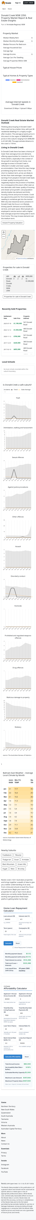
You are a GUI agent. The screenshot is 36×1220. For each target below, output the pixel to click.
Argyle (4, 869)
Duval (16, 860)
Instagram (5, 1164)
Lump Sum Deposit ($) (25, 1042)
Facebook (4, 1168)
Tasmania (4, 1119)
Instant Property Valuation (12, 223)
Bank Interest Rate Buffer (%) (10, 1043)
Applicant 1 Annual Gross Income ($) (10, 998)
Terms (3, 1156)
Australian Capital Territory (11, 1129)
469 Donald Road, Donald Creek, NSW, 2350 (9, 283)
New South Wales (7, 1109)
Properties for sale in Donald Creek (17, 297)
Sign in (18, 3)
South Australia (7, 1116)
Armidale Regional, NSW (16, 24)
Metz (12, 869)
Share (10, 9)
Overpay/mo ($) (25, 932)
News (3, 1141)
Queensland (5, 1113)
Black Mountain (8, 864)
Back (4, 9)
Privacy (4, 1153)
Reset (18, 943)
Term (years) (10, 931)
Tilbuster (18, 855)
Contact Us (5, 1144)
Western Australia (8, 1125)
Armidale (25, 860)
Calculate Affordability (13, 1057)
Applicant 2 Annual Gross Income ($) (25, 999)
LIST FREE (29, 3)
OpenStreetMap (22, 258)
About (3, 1137)
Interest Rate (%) (24, 1030)
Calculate (8, 943)
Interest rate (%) (25, 920)
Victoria (4, 1122)
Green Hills (22, 864)
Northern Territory (8, 1106)
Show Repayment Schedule (23, 947)
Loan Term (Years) (10, 1030)
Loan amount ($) (9, 919)
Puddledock (7, 855)
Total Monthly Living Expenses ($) (10, 1015)
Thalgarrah (6, 860)
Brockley (21, 869)
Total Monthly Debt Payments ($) (25, 1013)
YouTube (4, 1172)
